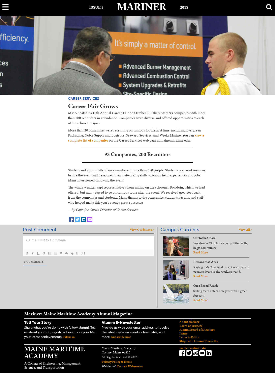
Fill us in (69, 336)
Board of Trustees (190, 326)
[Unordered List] (55, 253)
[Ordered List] (49, 253)
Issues (183, 333)
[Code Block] (66, 253)
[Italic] (32, 253)
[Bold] (27, 253)
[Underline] (38, 253)
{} (77, 252)
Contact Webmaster (130, 366)
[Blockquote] (61, 253)
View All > (245, 229)
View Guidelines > (142, 229)
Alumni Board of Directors (197, 329)
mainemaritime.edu (192, 348)
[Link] (72, 253)
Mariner (141, 8)
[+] (83, 252)
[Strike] (44, 253)
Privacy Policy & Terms (117, 361)
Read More (200, 252)
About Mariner (189, 322)
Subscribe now (121, 336)
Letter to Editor (189, 337)
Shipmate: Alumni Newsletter (198, 341)
